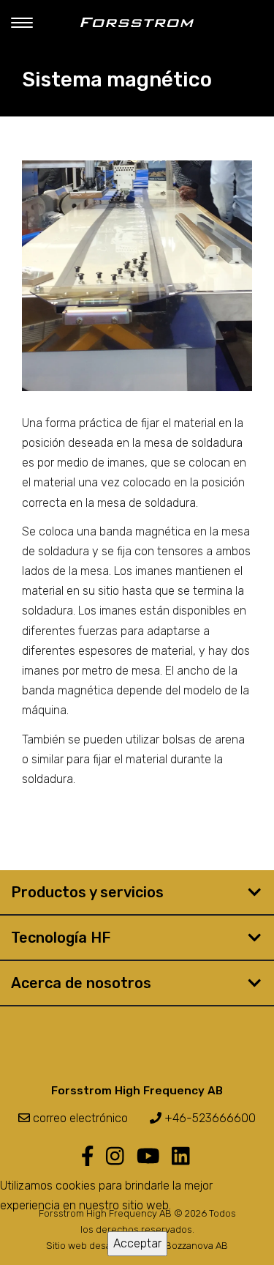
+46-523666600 (208, 1118)
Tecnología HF (60, 937)
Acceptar (137, 1243)
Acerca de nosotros (81, 983)
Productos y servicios (87, 892)
